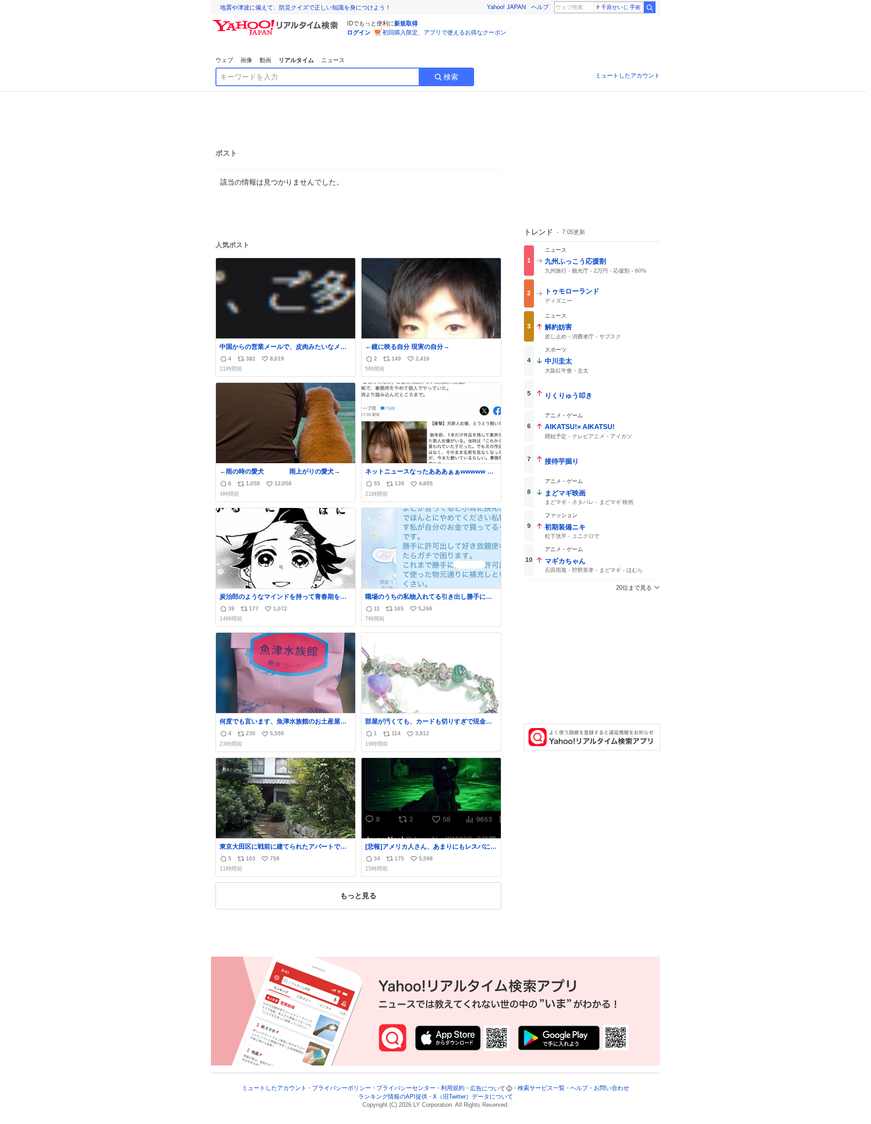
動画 (265, 60)
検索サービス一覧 (541, 1088)
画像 (246, 60)
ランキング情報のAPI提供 (392, 1096)
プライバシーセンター (406, 1088)
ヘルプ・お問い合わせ (599, 1088)
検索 (451, 77)
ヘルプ (540, 7)
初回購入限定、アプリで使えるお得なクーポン (444, 32)
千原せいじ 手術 (621, 7)
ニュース (333, 60)
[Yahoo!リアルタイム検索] (277, 22)
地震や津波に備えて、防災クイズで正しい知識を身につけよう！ (305, 7)
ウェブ (224, 60)
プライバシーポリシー (341, 1088)
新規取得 (406, 23)
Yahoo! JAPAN (506, 7)
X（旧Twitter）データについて (473, 1096)
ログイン (359, 32)
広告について (487, 1088)
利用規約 (453, 1088)
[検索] (650, 7)
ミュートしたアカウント (627, 75)
